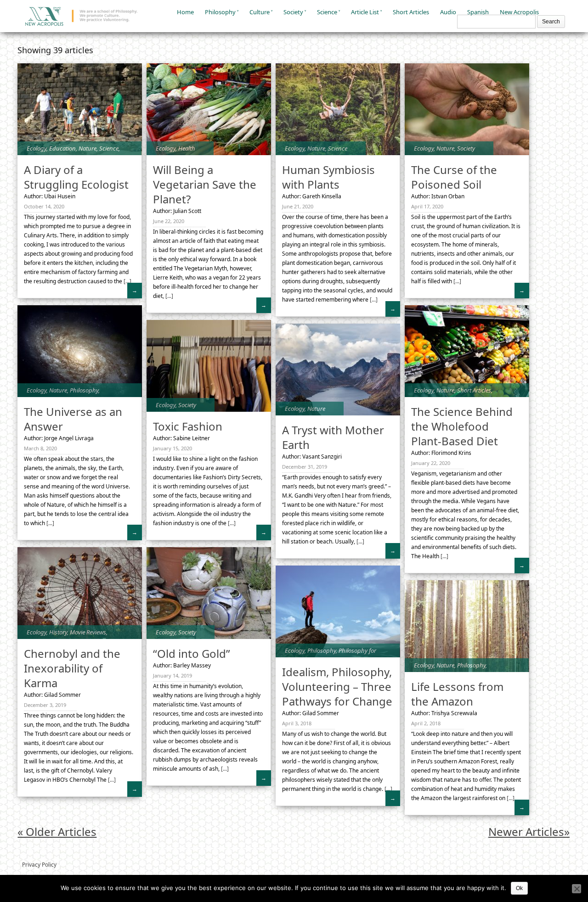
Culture (259, 12)
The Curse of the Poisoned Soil (454, 177)
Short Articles (411, 12)
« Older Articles (56, 831)
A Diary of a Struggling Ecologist (76, 177)
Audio (448, 12)
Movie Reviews (88, 632)
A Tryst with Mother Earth (333, 437)
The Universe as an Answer (73, 419)
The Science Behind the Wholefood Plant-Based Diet (462, 426)
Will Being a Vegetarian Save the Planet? (204, 184)
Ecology (36, 148)
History (58, 632)
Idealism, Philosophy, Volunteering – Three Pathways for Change (337, 686)
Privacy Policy (39, 864)
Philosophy (220, 12)
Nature (87, 148)
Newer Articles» (529, 831)
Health (186, 148)
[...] (126, 281)
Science (327, 12)
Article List (365, 12)
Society (293, 12)
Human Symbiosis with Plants (328, 177)
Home (185, 12)
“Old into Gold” (191, 653)
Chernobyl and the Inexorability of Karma (72, 668)
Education (62, 148)
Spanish (478, 12)
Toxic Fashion (187, 426)
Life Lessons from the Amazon (457, 694)
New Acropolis (519, 12)
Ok (519, 888)
